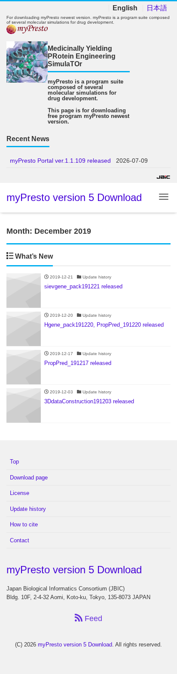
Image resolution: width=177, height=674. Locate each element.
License (19, 493)
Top (14, 461)
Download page (29, 477)
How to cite (24, 524)
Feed (92, 618)
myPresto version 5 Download (74, 197)
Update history (28, 509)
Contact (19, 540)
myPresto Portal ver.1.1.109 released (60, 160)
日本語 (156, 8)
